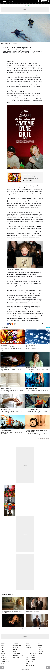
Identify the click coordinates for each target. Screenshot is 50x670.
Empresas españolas (30, 659)
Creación (3, 651)
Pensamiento (4, 653)
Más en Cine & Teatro (7, 594)
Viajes (2, 655)
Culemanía (15, 649)
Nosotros (28, 645)
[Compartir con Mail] (15, 324)
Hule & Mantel (16, 657)
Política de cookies (30, 655)
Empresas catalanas (30, 657)
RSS (26, 651)
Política (3, 645)
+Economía (3, 657)
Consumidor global (18, 655)
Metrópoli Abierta (17, 645)
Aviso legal (28, 647)
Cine (10, 58)
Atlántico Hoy (16, 653)
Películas (13, 58)
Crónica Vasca (16, 647)
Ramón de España (10, 61)
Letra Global (16, 651)
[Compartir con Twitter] (10, 324)
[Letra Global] (20, 1)
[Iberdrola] (30, 5)
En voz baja (3, 663)
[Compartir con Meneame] (12, 324)
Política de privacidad (31, 653)
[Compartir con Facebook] (8, 324)
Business (3, 647)
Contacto (28, 649)
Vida (2, 649)
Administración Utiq (30, 665)
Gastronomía (4, 659)
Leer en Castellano (3, 2)
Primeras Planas (5, 661)
